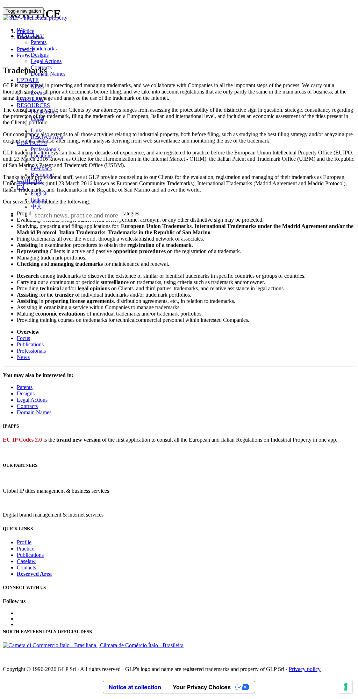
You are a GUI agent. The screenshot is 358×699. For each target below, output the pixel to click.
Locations (41, 156)
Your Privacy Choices (202, 687)
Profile (24, 542)
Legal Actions (46, 61)
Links (37, 130)
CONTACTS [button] (32, 143)
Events (38, 93)
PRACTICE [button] (30, 36)
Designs (40, 55)
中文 (36, 206)
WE (21, 30)
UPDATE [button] (28, 80)
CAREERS (30, 181)
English (39, 193)
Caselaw (26, 561)
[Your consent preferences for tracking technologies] (345, 686)
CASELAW (30, 99)
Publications (44, 112)
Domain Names (48, 74)
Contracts (41, 67)
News (37, 86)
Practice (25, 549)
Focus (37, 118)
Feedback (41, 168)
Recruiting (42, 175)
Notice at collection (135, 687)
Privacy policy (305, 669)
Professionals (45, 149)
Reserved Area (47, 137)
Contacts (26, 567)
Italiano (39, 200)
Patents (38, 42)
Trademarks (44, 48)
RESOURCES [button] (33, 105)
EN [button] (21, 187)
